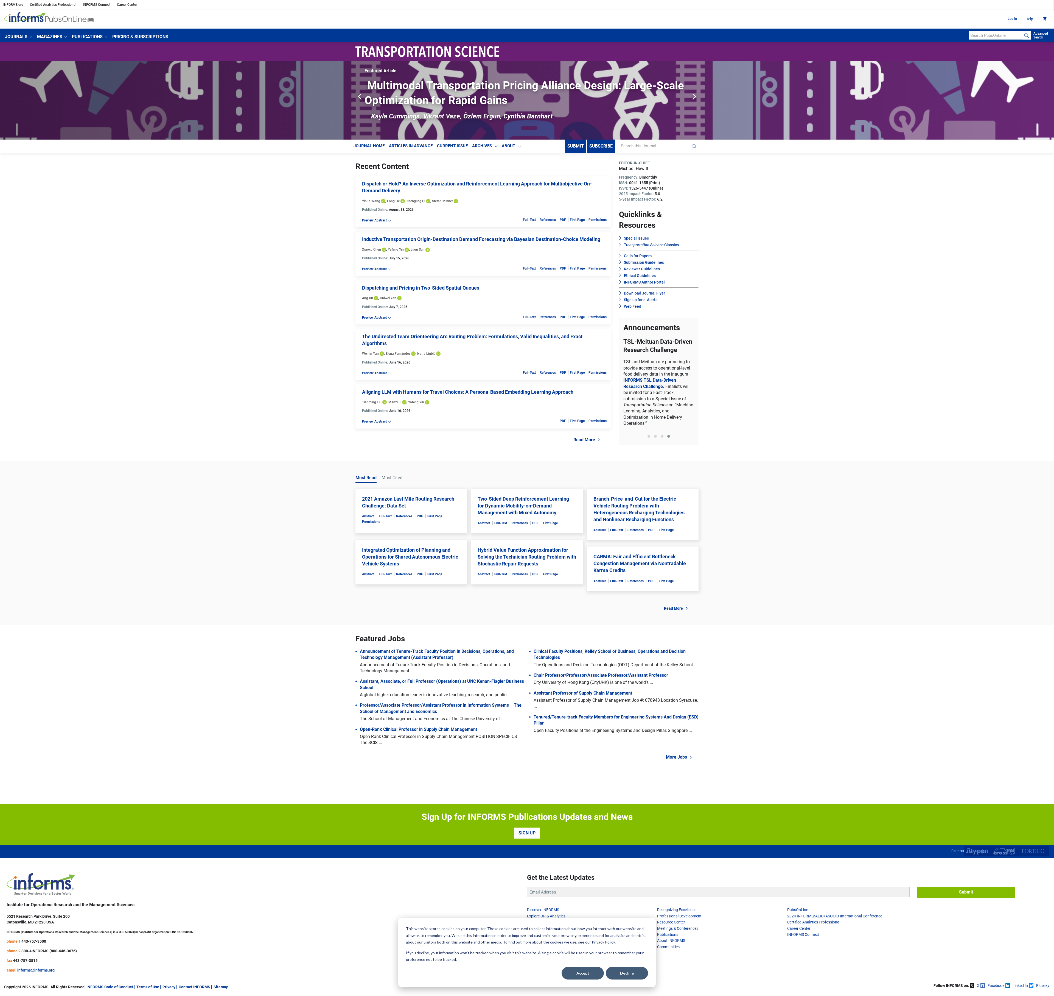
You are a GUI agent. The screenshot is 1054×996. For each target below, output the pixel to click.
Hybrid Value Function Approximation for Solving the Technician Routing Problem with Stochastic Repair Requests (527, 569)
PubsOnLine (797, 922)
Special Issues (636, 238)
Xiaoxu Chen (371, 249)
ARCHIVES (482, 145)
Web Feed (632, 306)
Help (1029, 19)
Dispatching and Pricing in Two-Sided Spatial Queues (420, 288)
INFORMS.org (13, 5)
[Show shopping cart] (1044, 19)
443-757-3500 (33, 953)
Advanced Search (1040, 35)
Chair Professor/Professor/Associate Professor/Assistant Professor (601, 687)
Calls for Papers (638, 256)
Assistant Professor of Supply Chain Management (583, 705)
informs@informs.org (36, 982)
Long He (393, 201)
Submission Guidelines (644, 262)
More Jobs (676, 769)
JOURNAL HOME (369, 145)
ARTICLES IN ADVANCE (411, 145)
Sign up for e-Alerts (640, 300)
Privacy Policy (603, 942)
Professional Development (679, 928)
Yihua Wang (371, 201)
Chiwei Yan (388, 298)
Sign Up (527, 845)
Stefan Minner (442, 201)
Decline (627, 973)
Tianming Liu (372, 402)
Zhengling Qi (416, 201)
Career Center (127, 5)
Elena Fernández (398, 354)
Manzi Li (394, 402)
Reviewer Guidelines (642, 269)
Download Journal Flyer (644, 293)
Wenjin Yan (370, 354)
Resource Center (671, 934)
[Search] (1026, 35)
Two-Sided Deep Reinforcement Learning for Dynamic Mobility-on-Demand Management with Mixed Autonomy (523, 518)
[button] (18, 36)
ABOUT (508, 145)
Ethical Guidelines (640, 275)
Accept (582, 973)
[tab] (649, 451)
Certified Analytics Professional (53, 5)
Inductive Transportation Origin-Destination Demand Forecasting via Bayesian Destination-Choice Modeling (481, 239)
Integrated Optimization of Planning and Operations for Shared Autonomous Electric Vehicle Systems (410, 569)
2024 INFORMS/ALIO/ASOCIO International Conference (834, 928)
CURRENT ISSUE (452, 145)
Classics (651, 245)
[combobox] (995, 35)
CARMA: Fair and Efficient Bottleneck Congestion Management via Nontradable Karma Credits (639, 575)
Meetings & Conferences (677, 940)
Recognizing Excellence (676, 922)
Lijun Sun (418, 249)
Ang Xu (367, 298)
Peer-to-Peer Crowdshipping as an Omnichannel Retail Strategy (522, 85)
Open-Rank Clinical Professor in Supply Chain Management (418, 741)
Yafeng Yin (396, 249)
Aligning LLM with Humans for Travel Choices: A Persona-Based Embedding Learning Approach (467, 392)
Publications (667, 946)
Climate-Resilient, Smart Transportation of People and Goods (658, 382)
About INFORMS (671, 952)
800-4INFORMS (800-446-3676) (49, 963)
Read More (584, 439)
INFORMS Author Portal (644, 282)
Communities (668, 959)
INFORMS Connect (96, 5)
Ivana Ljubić (426, 354)
